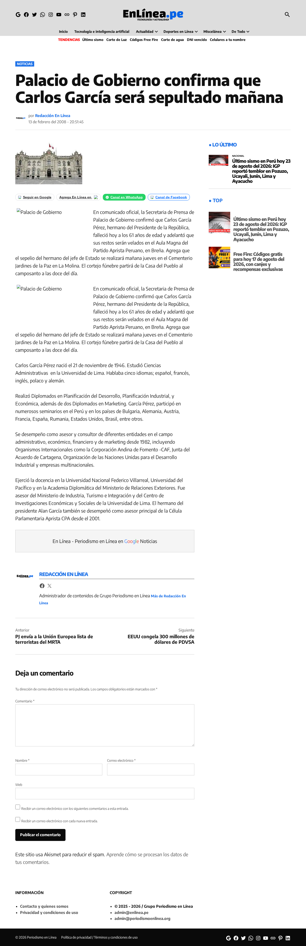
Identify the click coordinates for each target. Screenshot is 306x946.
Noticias (25, 64)
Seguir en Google (37, 197)
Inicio (63, 31)
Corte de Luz (116, 40)
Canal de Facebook (171, 197)
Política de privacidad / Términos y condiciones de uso (99, 937)
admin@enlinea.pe (131, 912)
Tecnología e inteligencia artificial (101, 31)
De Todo (238, 31)
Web (18, 785)
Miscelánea (212, 31)
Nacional (238, 156)
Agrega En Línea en (75, 197)
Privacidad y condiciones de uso (49, 912)
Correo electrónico (121, 760)
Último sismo (92, 40)
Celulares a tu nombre (228, 40)
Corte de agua (172, 40)
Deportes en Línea (178, 31)
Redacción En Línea (52, 115)
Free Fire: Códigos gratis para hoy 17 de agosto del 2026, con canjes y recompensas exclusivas (258, 261)
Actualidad (144, 31)
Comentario (24, 701)
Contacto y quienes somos (44, 906)
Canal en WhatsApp (126, 197)
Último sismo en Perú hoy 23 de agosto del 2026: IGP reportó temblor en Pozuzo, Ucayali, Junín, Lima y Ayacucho (261, 171)
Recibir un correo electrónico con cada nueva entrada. (59, 821)
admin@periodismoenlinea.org (142, 918)
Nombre (22, 760)
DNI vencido (197, 40)
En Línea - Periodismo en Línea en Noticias (105, 541)
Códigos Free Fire (144, 40)
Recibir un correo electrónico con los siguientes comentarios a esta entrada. (75, 808)
